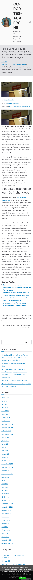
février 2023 (5, 520)
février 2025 (5, 457)
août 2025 (5, 437)
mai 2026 (4, 408)
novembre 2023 (7, 507)
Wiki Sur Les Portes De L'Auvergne (19, 106)
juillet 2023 (5, 517)
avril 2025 (5, 451)
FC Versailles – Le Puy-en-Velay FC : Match (14, 365)
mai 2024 (4, 487)
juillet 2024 (5, 480)
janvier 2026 (5, 421)
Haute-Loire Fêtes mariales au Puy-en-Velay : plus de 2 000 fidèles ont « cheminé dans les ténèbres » (15, 357)
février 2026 (5, 417)
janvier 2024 (5, 500)
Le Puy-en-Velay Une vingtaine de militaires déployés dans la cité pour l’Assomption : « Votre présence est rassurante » (14, 373)
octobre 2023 (6, 510)
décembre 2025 (7, 424)
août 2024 (5, 477)
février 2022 (5, 530)
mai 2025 (4, 447)
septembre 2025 (7, 434)
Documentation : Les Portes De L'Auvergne (12, 556)
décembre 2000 (7, 543)
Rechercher (5, 338)
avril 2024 (5, 490)
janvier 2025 (5, 460)
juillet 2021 (5, 537)
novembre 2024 (7, 467)
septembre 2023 (7, 513)
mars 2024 (5, 494)
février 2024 (5, 497)
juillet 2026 (5, 401)
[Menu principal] (30, 22)
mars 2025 (5, 454)
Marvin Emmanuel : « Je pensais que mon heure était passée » (16, 385)
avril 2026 (5, 411)
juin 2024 (4, 484)
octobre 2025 (6, 431)
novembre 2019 (6, 540)
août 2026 (5, 398)
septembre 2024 (7, 474)
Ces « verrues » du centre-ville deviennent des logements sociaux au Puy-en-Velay (17, 287)
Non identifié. (6, 561)
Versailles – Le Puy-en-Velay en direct (14, 380)
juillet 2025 (5, 441)
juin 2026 (4, 404)
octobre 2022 (6, 523)
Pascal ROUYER (9, 100)
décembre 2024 (7, 464)
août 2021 (5, 533)
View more (9, 575)
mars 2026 (5, 414)
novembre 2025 (7, 427)
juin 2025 (4, 444)
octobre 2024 (6, 470)
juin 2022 (4, 527)
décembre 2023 (7, 504)
